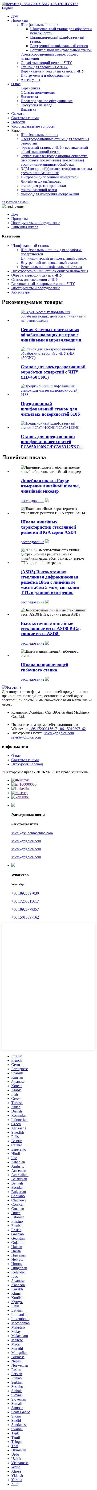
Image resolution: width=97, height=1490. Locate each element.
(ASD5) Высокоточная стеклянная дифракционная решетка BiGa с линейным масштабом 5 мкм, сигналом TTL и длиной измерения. (50, 582)
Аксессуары (30, 80)
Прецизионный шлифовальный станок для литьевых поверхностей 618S (50, 409)
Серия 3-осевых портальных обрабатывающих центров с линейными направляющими (51, 334)
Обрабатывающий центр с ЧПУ (46, 63)
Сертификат (30, 88)
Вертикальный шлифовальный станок (61, 50)
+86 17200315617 (25, 901)
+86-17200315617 (43, 729)
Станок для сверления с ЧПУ (44, 67)
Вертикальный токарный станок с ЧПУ (52, 71)
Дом (14, 16)
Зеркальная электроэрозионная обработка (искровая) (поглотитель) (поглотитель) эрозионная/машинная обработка (54, 160)
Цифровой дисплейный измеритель (49, 177)
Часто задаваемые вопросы (33, 126)
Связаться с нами (25, 118)
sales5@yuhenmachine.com (32, 833)
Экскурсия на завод (36, 105)
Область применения (38, 92)
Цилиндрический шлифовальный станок (54, 258)
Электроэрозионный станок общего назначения (49, 271)
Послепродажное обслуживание (47, 101)
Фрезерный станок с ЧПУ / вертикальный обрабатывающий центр (54, 149)
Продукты (19, 20)
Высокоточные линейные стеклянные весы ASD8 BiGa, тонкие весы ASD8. (51, 628)
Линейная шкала (24, 227)
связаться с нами (15, 202)
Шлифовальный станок (39, 25)
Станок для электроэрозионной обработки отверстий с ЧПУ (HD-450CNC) (53, 372)
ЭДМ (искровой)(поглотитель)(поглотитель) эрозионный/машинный (56, 171)
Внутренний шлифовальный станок (59, 46)
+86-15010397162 (72, 729)
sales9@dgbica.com (26, 737)
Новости (18, 122)
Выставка (28, 109)
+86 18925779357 (25, 909)
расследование (32, 501)
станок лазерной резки (39, 190)
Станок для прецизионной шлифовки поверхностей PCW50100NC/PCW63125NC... (52, 441)
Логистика (29, 97)
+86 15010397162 (25, 917)
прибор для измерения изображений (50, 194)
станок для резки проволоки (43, 186)
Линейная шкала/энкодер (41, 181)
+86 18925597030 (25, 893)
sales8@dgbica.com (26, 849)
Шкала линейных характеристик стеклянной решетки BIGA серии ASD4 (48, 527)
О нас (15, 84)
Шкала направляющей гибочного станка (44, 667)
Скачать (17, 114)
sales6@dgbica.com (59, 733)
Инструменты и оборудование (45, 75)
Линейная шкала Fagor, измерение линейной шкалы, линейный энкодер (50, 486)
